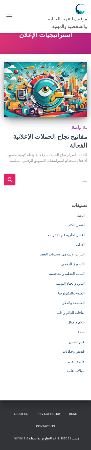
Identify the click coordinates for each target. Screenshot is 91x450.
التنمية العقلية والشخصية (67, 274)
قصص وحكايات (73, 351)
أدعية (81, 215)
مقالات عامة (76, 371)
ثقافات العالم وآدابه (71, 313)
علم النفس (77, 342)
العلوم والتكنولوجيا (71, 293)
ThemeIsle (20, 438)
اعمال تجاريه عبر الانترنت (66, 235)
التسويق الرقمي (73, 264)
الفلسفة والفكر (73, 303)
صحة (81, 332)
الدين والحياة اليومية (70, 283)
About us (20, 414)
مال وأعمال (79, 128)
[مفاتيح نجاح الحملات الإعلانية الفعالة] (45, 89)
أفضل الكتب (76, 225)
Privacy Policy (49, 414)
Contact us (45, 426)
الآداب (80, 245)
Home (73, 414)
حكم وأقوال (76, 322)
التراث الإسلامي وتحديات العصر (62, 254)
